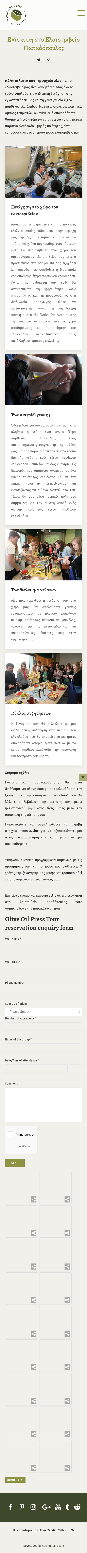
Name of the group (18, 1039)
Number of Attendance (20, 1018)
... (75, 1069)
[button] (81, 14)
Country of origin (16, 1004)
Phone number (14, 982)
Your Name (13, 938)
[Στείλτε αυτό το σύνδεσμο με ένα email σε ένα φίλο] (48, 59)
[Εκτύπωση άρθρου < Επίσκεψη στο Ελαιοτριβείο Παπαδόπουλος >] (38, 59)
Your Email (12, 961)
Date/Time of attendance (22, 1060)
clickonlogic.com (53, 1546)
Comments (12, 1083)
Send (14, 1163)
